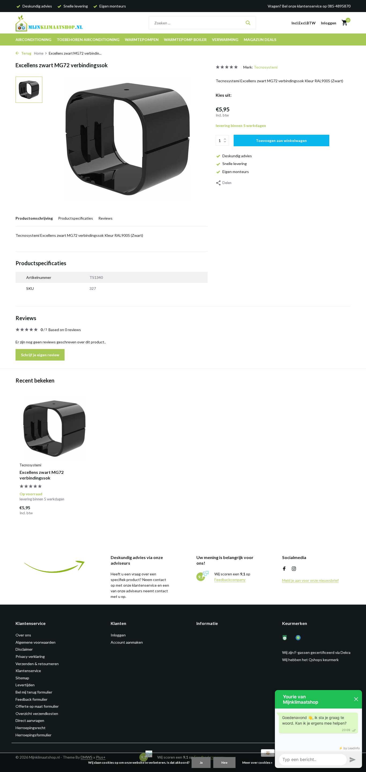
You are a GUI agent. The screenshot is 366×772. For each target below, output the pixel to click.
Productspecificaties (75, 218)
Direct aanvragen (30, 720)
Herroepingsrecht (31, 727)
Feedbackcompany (229, 579)
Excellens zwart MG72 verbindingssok (42, 475)
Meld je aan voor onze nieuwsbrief (310, 580)
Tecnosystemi (266, 67)
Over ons (23, 635)
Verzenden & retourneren (37, 663)
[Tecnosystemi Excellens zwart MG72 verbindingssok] (54, 428)
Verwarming (225, 39)
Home (38, 53)
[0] (343, 23)
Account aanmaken (127, 642)
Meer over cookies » (257, 762)
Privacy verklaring (30, 656)
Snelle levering (234, 163)
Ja (201, 762)
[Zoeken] (248, 22)
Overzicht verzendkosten (37, 713)
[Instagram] (294, 569)
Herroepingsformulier (33, 735)
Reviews (105, 218)
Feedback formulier (31, 699)
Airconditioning (33, 39)
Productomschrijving (34, 218)
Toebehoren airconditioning (88, 39)
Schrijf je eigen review (40, 355)
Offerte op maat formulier (37, 706)
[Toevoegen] (80, 510)
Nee (224, 762)
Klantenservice (28, 670)
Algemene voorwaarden (35, 642)
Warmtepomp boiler (185, 39)
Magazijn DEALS (260, 39)
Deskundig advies (237, 155)
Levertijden (25, 685)
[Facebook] (284, 569)
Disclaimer (24, 649)
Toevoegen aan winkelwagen (281, 140)
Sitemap (22, 678)
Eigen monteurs (235, 171)
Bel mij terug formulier (34, 692)
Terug (25, 53)
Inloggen (118, 635)
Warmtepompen (142, 39)
